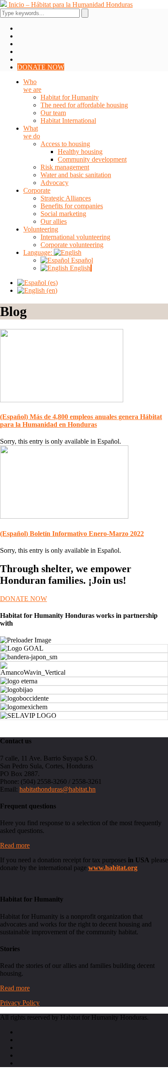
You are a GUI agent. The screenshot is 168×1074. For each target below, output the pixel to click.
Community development (92, 159)
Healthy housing (80, 151)
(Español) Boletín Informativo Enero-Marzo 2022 (72, 533)
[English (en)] (37, 290)
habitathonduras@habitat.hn (57, 789)
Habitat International (68, 120)
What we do (31, 132)
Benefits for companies (71, 206)
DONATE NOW (40, 67)
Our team (53, 112)
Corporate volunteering (71, 244)
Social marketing (63, 213)
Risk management (64, 167)
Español (81, 260)
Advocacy (54, 182)
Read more (15, 845)
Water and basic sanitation (75, 174)
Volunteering (40, 229)
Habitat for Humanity (69, 97)
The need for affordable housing (84, 105)
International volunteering (75, 237)
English (79, 268)
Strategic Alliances (65, 198)
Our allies (53, 221)
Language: (38, 252)
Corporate (36, 190)
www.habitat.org (112, 867)
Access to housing (65, 143)
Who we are (32, 85)
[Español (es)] (37, 282)
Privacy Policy (20, 1002)
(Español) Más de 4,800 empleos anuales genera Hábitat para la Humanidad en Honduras (81, 420)
